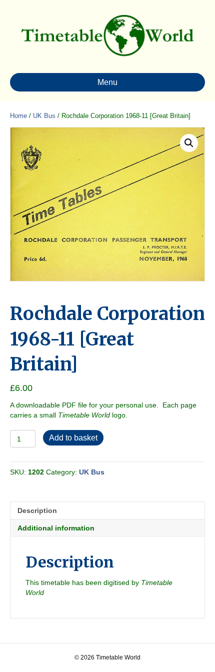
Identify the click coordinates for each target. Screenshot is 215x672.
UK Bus (44, 116)
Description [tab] (37, 510)
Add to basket (73, 438)
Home (18, 116)
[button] (189, 143)
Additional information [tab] (56, 528)
